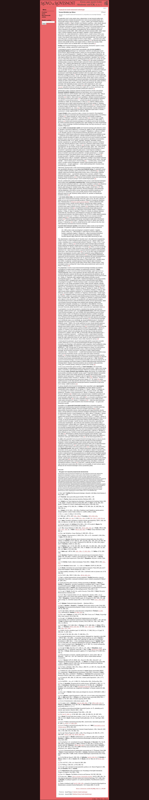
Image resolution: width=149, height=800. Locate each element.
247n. (67, 723)
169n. (78, 516)
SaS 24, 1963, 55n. (92, 757)
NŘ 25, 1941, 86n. (74, 626)
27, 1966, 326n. (73, 723)
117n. (66, 628)
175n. (69, 628)
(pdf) (104, 14)
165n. (77, 551)
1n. (64, 723)
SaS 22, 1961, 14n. (69, 734)
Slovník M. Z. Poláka (97, 649)
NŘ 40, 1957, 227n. (97, 703)
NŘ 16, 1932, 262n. (80, 529)
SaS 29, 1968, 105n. (79, 783)
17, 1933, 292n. (86, 551)
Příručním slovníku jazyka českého (80, 201)
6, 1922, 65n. (100, 518)
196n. (80, 551)
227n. (62, 529)
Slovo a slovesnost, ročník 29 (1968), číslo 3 (88, 788)
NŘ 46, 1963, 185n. (79, 745)
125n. (103, 562)
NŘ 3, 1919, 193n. (93, 516)
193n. (89, 626)
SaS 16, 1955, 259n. (82, 703)
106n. (62, 628)
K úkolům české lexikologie (80, 792)
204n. (59, 529)
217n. (93, 626)
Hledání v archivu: (46, 20)
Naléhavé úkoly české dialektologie (82, 794)
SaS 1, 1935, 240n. (100, 599)
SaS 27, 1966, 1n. (66, 714)
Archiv (43, 14)
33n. (91, 518)
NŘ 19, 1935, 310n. (87, 528)
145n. (75, 516)
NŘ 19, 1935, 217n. (85, 575)
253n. (66, 529)
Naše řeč (60, 87)
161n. (80, 518)
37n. (70, 518)
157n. (59, 563)
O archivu (44, 12)
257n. (84, 518)
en (104, 8)
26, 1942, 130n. (78, 612)
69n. (73, 518)
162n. (86, 626)
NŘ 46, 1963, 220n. (80, 734)
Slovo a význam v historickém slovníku (82, 776)
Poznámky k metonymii (84, 686)
